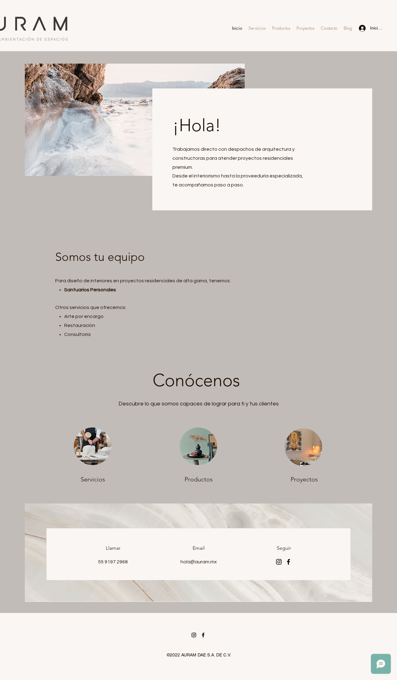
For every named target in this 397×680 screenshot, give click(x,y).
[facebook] (203, 635)
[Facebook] (288, 562)
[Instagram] (279, 562)
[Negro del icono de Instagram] (194, 635)
